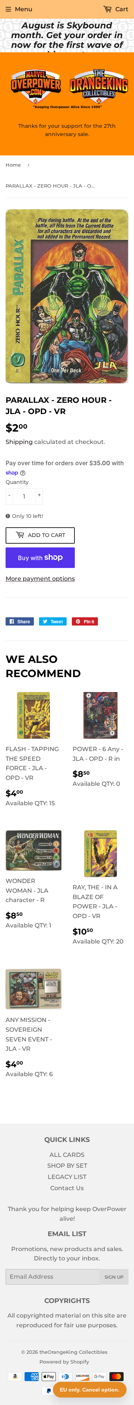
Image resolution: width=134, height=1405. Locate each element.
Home (13, 165)
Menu (23, 9)
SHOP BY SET (67, 1165)
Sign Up (114, 1277)
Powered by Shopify (64, 1362)
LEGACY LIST (67, 1176)
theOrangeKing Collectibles (73, 1352)
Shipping (19, 441)
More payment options (40, 578)
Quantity (17, 482)
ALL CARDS (67, 1154)
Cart (121, 9)
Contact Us (67, 1188)
